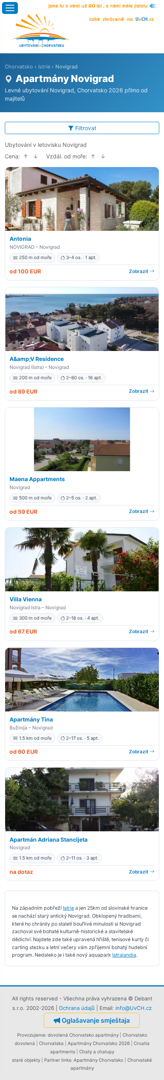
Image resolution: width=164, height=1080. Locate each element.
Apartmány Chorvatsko (98, 1060)
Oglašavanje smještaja (96, 1020)
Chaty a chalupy (96, 1052)
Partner (52, 1060)
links (66, 1060)
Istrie (44, 67)
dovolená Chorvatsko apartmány (83, 1035)
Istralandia (124, 955)
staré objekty (26, 1060)
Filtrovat (85, 128)
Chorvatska (51, 1043)
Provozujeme (31, 1035)
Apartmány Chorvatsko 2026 (99, 1043)
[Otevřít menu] (10, 8)
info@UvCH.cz (133, 1008)
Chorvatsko (19, 67)
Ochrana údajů (77, 1008)
